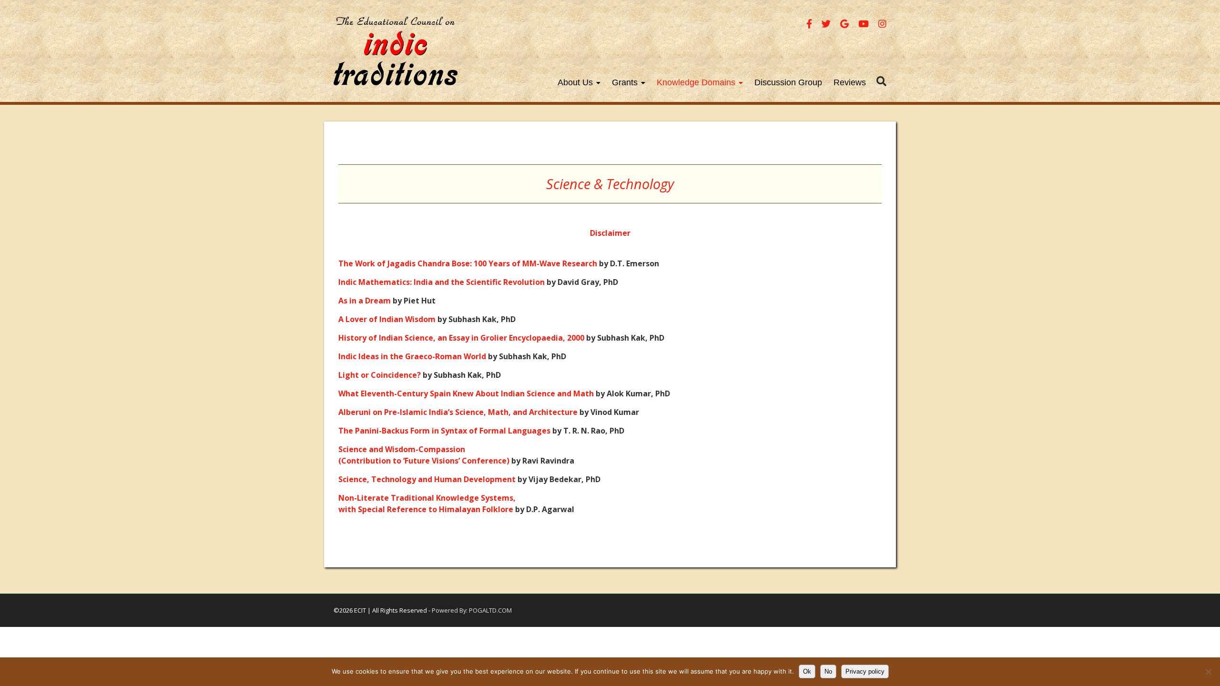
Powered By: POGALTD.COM (472, 610)
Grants (625, 82)
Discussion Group (788, 82)
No (828, 671)
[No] (1208, 671)
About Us (575, 82)
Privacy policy (864, 671)
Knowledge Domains (696, 82)
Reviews (850, 82)
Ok (807, 671)
